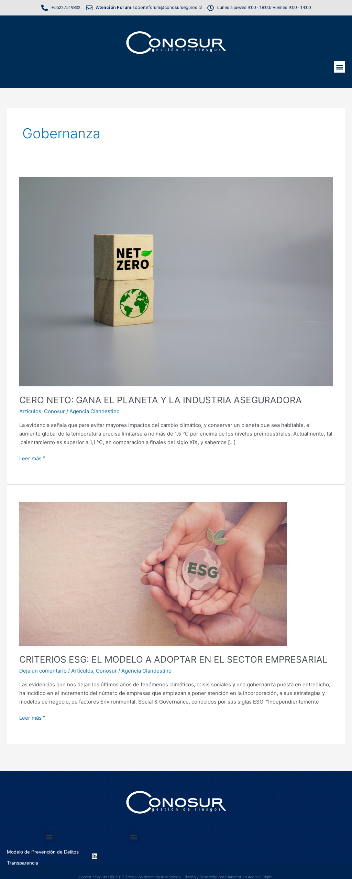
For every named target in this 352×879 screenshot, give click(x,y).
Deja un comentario (43, 670)
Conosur (54, 411)
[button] (339, 67)
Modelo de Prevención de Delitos (43, 852)
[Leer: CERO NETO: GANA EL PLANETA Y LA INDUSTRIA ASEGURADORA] (176, 281)
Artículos (30, 411)
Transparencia (22, 863)
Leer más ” (32, 458)
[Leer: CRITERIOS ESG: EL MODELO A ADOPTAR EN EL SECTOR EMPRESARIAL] (153, 573)
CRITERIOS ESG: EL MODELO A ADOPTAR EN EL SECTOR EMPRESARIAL (173, 659)
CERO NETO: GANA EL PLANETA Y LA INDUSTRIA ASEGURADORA (160, 400)
